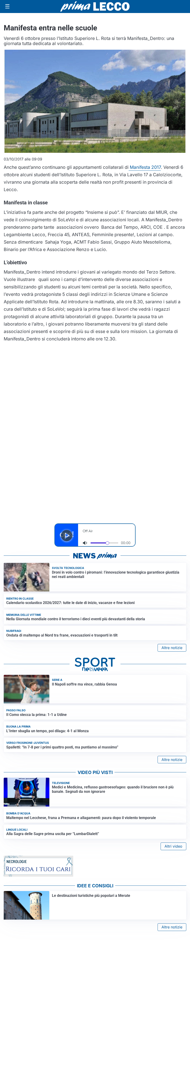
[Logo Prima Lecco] (95, 6)
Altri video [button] (173, 846)
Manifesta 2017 (145, 167)
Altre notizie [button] (172, 647)
